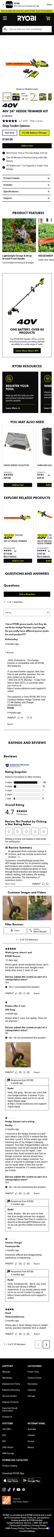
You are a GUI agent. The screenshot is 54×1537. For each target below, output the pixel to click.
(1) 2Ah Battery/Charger (34, 132)
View (49, 4)
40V (4, 1435)
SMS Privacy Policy (15, 1528)
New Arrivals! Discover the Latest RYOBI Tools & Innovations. (27, 11)
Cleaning (32, 1390)
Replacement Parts (11, 1384)
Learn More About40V (27, 350)
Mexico (31, 1447)
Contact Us (7, 1417)
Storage (31, 1396)
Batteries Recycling (11, 1390)
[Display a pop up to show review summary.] (49, 476)
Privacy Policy (39, 1525)
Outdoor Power (34, 1378)
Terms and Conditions (20, 1525)
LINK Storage (8, 1453)
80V (4, 1441)
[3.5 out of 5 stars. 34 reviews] (42, 474)
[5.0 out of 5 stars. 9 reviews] (9, 474)
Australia (32, 1429)
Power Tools (33, 1372)
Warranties (7, 1378)
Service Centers (9, 1396)
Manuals (6, 1372)
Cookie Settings (27, 1531)
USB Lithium (7, 1447)
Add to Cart (27, 145)
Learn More (11, 408)
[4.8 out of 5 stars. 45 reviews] (42, 550)
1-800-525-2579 (40, 1523)
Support (7, 198)
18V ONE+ (6, 1429)
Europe (31, 1441)
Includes (7, 185)
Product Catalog (9, 1466)
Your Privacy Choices (36, 1528)
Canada (31, 1435)
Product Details (11, 178)
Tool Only (10, 132)
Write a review (36, 121)
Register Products (10, 1402)
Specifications (11, 191)
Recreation (33, 1384)
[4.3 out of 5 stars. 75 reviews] (9, 550)
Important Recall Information (9, 1409)
